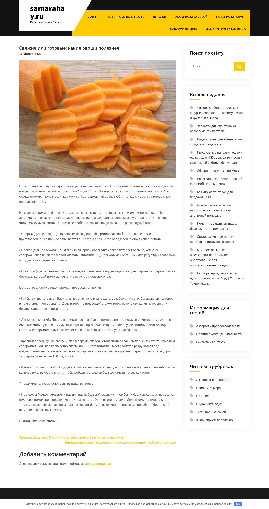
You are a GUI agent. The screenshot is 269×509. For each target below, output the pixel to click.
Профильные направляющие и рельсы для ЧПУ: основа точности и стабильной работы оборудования (216, 157)
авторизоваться (98, 463)
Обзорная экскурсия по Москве (219, 170)
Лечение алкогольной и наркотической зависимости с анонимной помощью (211, 210)
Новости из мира (184, 29)
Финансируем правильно (226, 29)
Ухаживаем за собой (191, 17)
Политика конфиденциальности (219, 334)
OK (238, 504)
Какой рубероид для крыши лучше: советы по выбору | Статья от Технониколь (217, 278)
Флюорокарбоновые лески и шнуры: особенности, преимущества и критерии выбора (217, 113)
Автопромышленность (126, 17)
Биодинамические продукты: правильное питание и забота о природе (120, 442)
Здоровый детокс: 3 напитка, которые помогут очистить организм (71, 437)
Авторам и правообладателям (218, 326)
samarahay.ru (47, 12)
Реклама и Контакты (211, 342)
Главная (93, 17)
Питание (160, 17)
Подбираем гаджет (231, 17)
